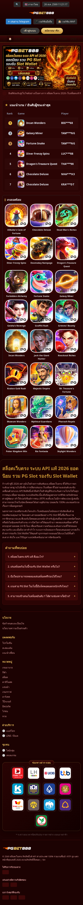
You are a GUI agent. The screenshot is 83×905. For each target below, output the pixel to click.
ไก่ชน (5, 711)
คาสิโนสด (62, 38)
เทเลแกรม (11, 755)
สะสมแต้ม (7, 648)
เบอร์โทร (10, 731)
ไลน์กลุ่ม (10, 750)
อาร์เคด (6, 696)
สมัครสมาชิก (52, 30)
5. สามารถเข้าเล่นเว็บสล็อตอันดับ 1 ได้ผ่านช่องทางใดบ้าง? (39, 596)
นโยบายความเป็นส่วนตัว (14, 628)
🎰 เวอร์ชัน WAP (66, 21)
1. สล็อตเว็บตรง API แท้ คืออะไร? (26, 556)
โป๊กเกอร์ (6, 701)
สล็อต (50, 38)
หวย (17, 38)
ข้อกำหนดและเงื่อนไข (13, 623)
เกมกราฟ (7, 692)
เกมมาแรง (29, 38)
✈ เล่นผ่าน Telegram (18, 21)
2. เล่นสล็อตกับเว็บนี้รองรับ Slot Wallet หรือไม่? (34, 566)
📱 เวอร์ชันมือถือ (43, 21)
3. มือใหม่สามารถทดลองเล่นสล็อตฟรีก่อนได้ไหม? (35, 576)
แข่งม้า (74, 38)
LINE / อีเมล (12, 735)
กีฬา (41, 38)
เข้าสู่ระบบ (30, 30)
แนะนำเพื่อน (8, 652)
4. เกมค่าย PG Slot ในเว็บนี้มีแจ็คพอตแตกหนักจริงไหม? (38, 586)
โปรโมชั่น (7, 643)
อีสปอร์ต (6, 706)
